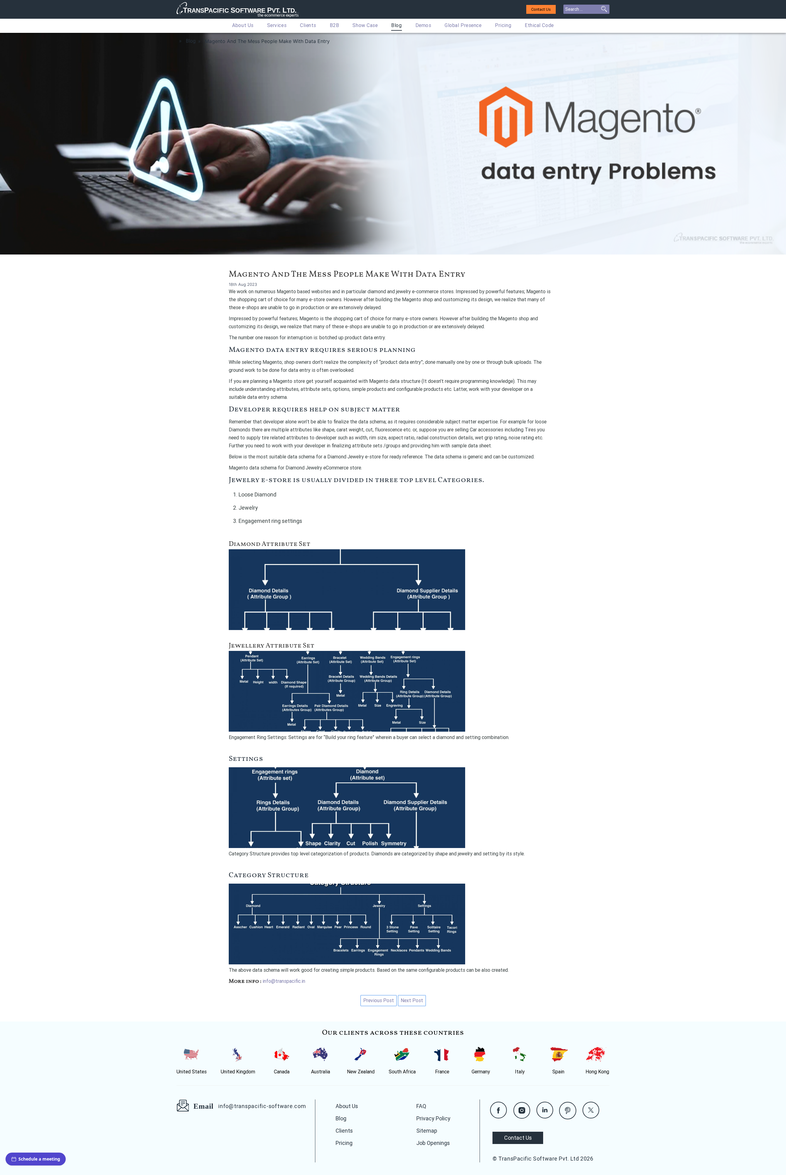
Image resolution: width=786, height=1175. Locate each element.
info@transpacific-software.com (262, 1106)
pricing (503, 25)
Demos (423, 25)
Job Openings (433, 1143)
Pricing (344, 1143)
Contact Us (541, 9)
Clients (308, 25)
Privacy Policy (433, 1118)
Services (276, 25)
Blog (396, 25)
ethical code (539, 25)
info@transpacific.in (284, 981)
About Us (242, 25)
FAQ (421, 1106)
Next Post (412, 1000)
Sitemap (426, 1130)
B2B (334, 25)
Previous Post (378, 1000)
